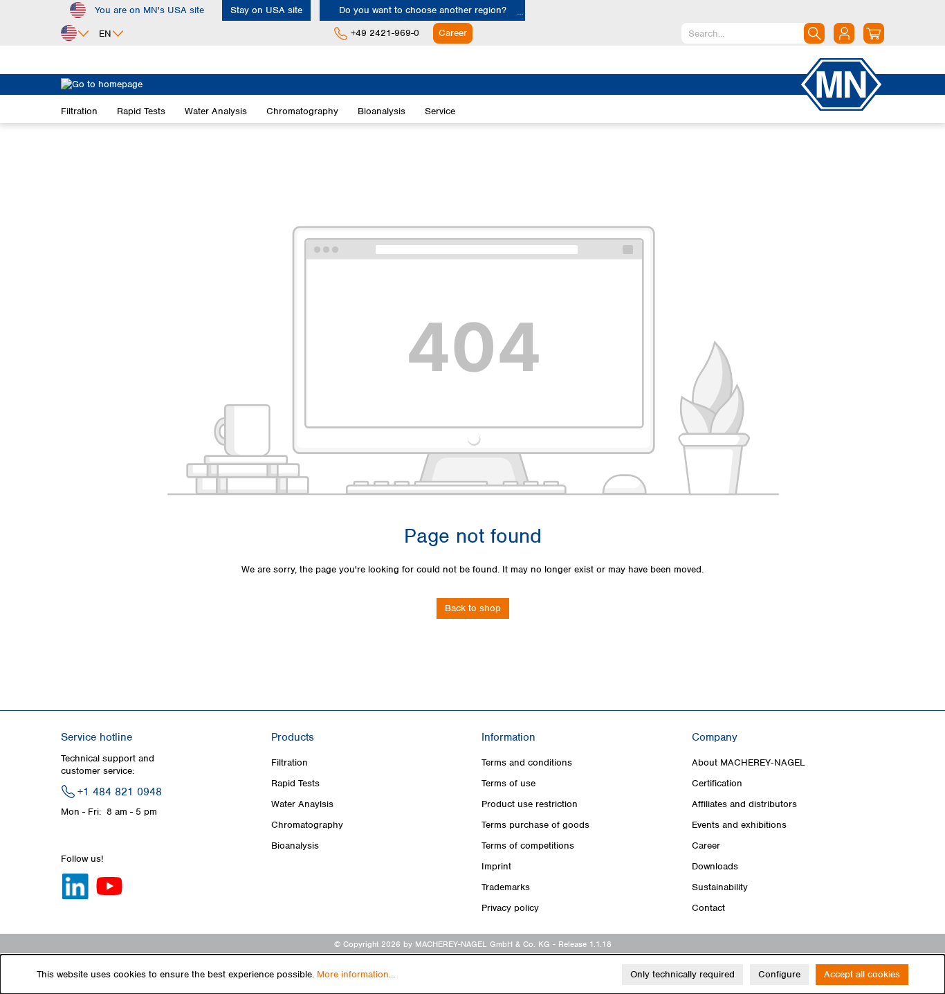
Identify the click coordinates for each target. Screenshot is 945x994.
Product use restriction (529, 804)
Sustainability (720, 887)
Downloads (715, 866)
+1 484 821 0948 (119, 792)
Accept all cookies (862, 974)
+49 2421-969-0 (385, 33)
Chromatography (307, 825)
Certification (717, 783)
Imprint (496, 866)
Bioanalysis (295, 845)
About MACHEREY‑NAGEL (748, 762)
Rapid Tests (295, 783)
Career (706, 845)
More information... (356, 974)
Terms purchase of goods (535, 825)
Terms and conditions (526, 762)
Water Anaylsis (302, 804)
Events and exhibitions (739, 825)
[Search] (814, 33)
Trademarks (505, 887)
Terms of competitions (527, 845)
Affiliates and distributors (744, 804)
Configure (779, 974)
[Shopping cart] (873, 33)
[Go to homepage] (429, 84)
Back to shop (473, 608)
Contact (708, 908)
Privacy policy (510, 908)
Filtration (289, 762)
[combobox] (753, 33)
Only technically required (682, 974)
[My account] (844, 33)
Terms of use (508, 783)
